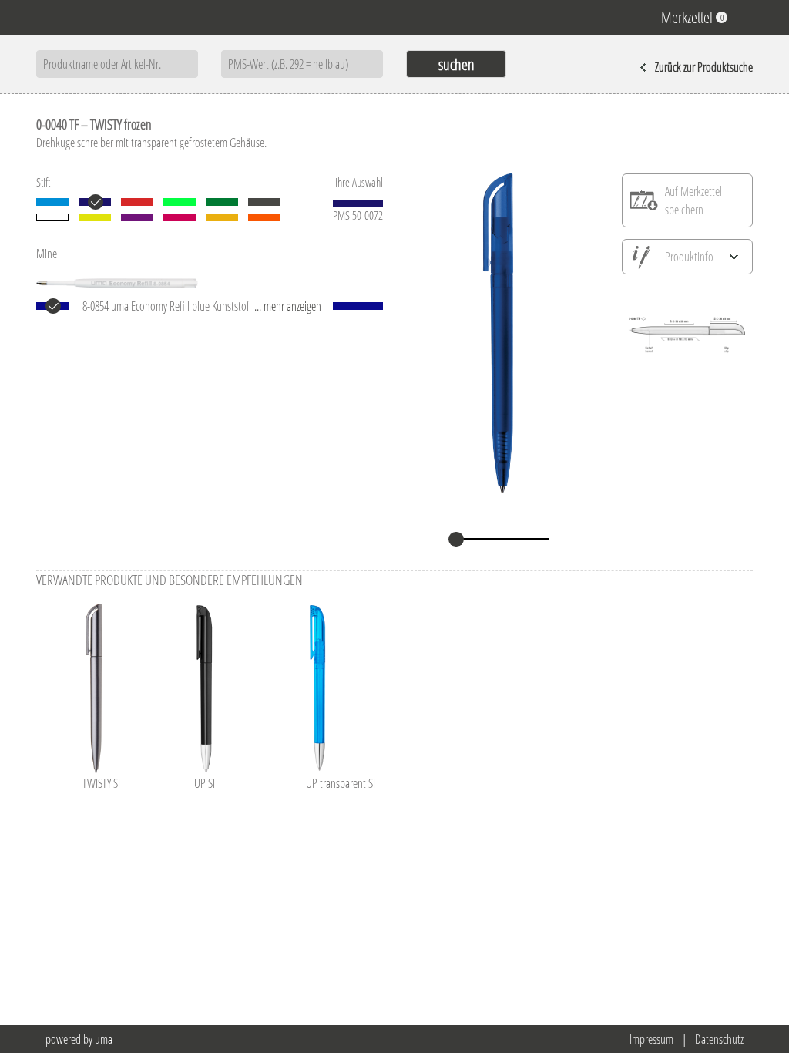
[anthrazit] (264, 202)
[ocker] (222, 217)
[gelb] (95, 217)
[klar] (52, 217)
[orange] (264, 217)
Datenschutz (719, 1039)
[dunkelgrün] (222, 202)
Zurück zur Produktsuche (704, 67)
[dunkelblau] (95, 202)
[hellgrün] (179, 202)
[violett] (137, 217)
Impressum (651, 1039)
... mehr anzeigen (287, 306)
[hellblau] (52, 202)
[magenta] (179, 217)
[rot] (137, 202)
